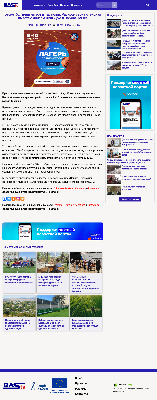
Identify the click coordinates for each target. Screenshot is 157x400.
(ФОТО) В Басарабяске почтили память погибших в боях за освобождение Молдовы (136, 33)
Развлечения (45, 25)
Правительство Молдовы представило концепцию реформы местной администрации (17, 324)
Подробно (53, 5)
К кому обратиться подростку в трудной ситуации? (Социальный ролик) (136, 152)
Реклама (80, 388)
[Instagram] (18, 199)
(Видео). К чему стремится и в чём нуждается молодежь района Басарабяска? (137, 142)
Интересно (76, 5)
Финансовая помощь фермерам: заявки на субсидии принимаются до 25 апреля (85, 324)
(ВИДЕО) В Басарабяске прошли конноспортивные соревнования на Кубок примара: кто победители (137, 23)
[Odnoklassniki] (13, 199)
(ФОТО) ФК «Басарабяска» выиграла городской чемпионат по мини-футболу (19, 279)
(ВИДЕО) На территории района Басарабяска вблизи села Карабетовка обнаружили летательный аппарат (136, 45)
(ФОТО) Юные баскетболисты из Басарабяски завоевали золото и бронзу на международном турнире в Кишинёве (85, 283)
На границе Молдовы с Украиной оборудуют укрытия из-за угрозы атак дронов (137, 55)
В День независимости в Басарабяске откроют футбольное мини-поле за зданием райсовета (51, 324)
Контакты (81, 394)
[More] (22, 199)
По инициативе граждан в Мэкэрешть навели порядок (134, 167)
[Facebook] (5, 199)
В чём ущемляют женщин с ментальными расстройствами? (136, 177)
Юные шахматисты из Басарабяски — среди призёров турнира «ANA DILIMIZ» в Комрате (50, 281)
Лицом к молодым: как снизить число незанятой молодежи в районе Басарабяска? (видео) (129, 161)
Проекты (81, 383)
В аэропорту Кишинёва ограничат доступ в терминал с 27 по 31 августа (137, 65)
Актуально (39, 5)
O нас (78, 378)
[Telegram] (9, 199)
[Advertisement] (78, 351)
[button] (148, 5)
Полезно (64, 5)
